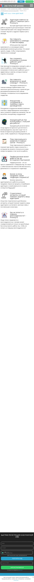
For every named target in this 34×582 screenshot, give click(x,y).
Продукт (3, 9)
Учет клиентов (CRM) (15, 9)
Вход (21, 1)
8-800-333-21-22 (8, 1)
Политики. (16, 580)
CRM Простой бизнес (14, 6)
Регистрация (29, 1)
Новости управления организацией (15, 10)
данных (20, 570)
